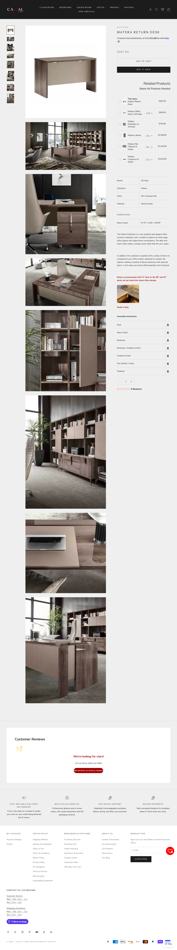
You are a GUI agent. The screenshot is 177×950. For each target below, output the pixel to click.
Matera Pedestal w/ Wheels (133, 124)
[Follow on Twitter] (15, 932)
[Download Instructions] (168, 324)
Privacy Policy (39, 862)
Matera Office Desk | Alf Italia (135, 113)
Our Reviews (107, 848)
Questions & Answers (73, 853)
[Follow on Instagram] (22, 932)
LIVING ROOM (47, 7)
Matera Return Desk (134, 101)
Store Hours (107, 853)
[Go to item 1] (10, 30)
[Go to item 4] (10, 56)
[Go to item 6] (10, 76)
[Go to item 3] (10, 47)
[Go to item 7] (10, 87)
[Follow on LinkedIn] (51, 932)
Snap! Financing (71, 848)
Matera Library (134, 135)
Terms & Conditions (41, 853)
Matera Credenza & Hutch (133, 159)
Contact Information (110, 839)
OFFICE (101, 7)
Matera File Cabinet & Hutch (133, 147)
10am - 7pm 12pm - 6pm (17, 899)
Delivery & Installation (42, 844)
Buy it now (144, 69)
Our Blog (106, 857)
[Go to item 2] (10, 39)
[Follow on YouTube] (36, 932)
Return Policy (38, 857)
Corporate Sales (71, 862)
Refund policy (39, 876)
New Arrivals (87, 11)
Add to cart (143, 61)
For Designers (39, 867)
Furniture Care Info (72, 839)
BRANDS (114, 7)
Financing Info (70, 844)
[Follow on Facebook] (8, 932)
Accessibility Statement (43, 880)
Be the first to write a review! (88, 770)
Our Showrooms (109, 844)
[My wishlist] (162, 9)
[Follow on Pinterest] (29, 932)
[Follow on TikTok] (44, 932)
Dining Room (84, 7)
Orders (10, 844)
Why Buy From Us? (72, 867)
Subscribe (141, 859)
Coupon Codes (70, 857)
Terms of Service (40, 871)
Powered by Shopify (45, 942)
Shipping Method (40, 839)
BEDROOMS (65, 7)
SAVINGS (129, 7)
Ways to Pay (38, 848)
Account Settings (14, 839)
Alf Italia (123, 27)
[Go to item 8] (10, 98)
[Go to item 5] (10, 64)
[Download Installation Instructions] (168, 340)
